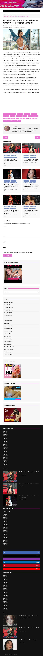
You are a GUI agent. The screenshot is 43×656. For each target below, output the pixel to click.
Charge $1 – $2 (7, 302)
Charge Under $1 (7, 315)
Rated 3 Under (7, 331)
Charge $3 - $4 (6, 27)
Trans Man (6, 352)
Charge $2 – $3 (7, 304)
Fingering (6, 118)
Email (4, 242)
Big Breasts (20, 113)
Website (4, 247)
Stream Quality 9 (23, 27)
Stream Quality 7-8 (7, 346)
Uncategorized (14, 157)
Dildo (25, 116)
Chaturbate (5, 514)
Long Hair (12, 118)
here (25, 92)
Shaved (29, 118)
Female (36, 116)
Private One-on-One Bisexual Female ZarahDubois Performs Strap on (11, 186)
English (30, 116)
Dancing (12, 116)
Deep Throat (19, 116)
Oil (17, 118)
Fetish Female (13, 155)
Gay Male (6, 323)
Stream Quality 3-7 (13, 182)
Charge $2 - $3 (7, 155)
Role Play (23, 118)
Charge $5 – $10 (7, 310)
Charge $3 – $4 (7, 307)
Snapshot (35, 118)
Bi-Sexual (13, 113)
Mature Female (7, 328)
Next (37, 137)
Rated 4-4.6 (6, 333)
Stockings (6, 120)
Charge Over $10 (7, 312)
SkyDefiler (6, 25)
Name (4, 236)
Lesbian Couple (7, 325)
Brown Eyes (34, 113)
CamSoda (5, 512)
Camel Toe (6, 116)
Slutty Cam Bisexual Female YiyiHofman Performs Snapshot (31, 212)
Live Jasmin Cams (6, 511)
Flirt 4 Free (5, 515)
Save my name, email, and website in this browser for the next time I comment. (18, 252)
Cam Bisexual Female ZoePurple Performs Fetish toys (11, 161)
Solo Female (17, 27)
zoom (19, 120)
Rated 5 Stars (26, 157)
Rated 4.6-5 (12, 27)
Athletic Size (7, 113)
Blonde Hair (27, 113)
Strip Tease (13, 120)
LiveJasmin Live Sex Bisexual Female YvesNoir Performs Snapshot (11, 212)
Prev (6, 137)
